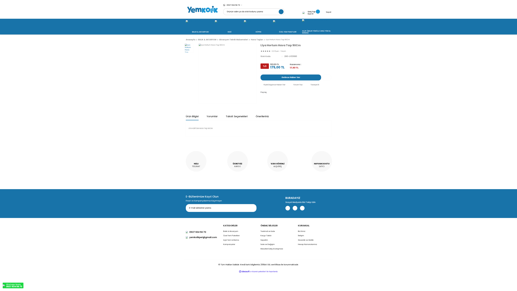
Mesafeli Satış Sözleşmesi (272, 248)
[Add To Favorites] (326, 78)
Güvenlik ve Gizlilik (306, 240)
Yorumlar (212, 116)
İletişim (301, 235)
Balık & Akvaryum (230, 231)
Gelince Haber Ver (291, 77)
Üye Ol (310, 14)
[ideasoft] (244, 271)
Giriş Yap (311, 12)
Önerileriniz (262, 116)
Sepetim (264, 240)
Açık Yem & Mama (231, 240)
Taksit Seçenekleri (237, 116)
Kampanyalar (229, 244)
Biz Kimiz (301, 231)
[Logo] (202, 9)
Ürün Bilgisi (192, 116)
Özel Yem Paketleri (231, 235)
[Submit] (252, 208)
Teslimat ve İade (268, 231)
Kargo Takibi (266, 235)
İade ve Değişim (268, 244)
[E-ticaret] (258, 271)
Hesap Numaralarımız (307, 244)
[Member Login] (304, 13)
